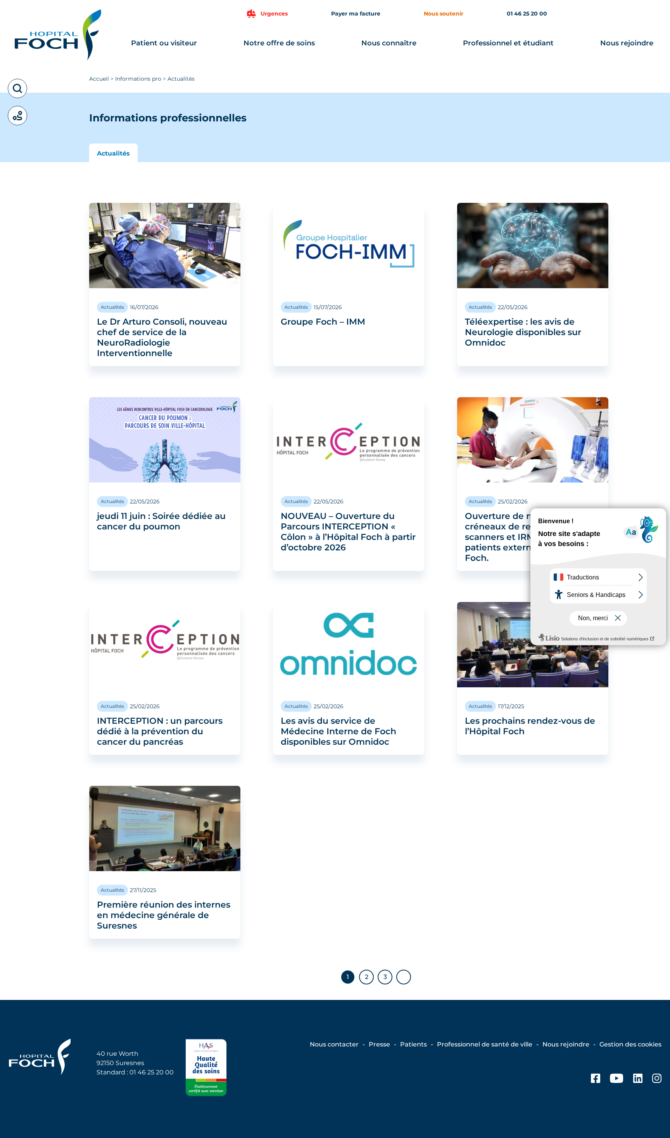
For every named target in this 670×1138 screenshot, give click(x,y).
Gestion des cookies (630, 1044)
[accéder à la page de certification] (206, 1069)
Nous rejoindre (626, 43)
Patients (413, 1044)
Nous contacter (334, 1044)
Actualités (113, 153)
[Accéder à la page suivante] (403, 977)
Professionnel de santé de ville (484, 1044)
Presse (379, 1044)
